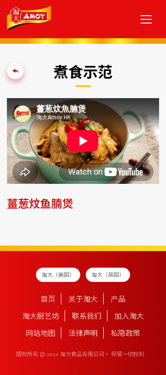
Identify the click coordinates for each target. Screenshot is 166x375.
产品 (118, 300)
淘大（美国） (58, 275)
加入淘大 (129, 317)
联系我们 (86, 317)
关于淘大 (83, 300)
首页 (48, 300)
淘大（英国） (108, 275)
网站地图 (40, 334)
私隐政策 (125, 334)
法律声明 (83, 334)
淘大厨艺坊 (40, 317)
